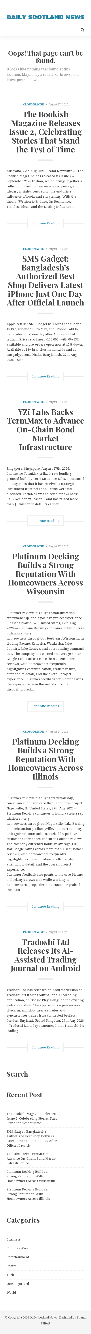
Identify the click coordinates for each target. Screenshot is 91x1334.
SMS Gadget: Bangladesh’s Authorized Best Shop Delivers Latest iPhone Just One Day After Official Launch (45, 280)
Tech (10, 1275)
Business (14, 1239)
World (11, 1292)
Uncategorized (18, 1283)
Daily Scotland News (43, 1317)
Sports (11, 1266)
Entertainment (18, 1257)
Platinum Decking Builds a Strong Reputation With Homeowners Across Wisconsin (45, 573)
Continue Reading (45, 223)
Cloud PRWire (33, 104)
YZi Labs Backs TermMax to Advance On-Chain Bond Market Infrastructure (45, 429)
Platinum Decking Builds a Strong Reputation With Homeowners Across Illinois (45, 759)
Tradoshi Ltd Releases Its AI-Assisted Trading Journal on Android (45, 954)
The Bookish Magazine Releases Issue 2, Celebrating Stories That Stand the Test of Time (45, 131)
